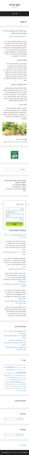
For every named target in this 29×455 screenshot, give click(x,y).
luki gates (24, 365)
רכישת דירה (7, 384)
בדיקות (10, 365)
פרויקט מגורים (15, 382)
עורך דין (4, 379)
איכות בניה (14, 365)
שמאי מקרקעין (16, 386)
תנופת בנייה (22, 390)
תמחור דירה (13, 388)
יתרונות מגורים (16, 369)
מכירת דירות (12, 375)
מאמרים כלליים (20, 139)
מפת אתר (23, 445)
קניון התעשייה (7, 382)
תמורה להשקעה (19, 388)
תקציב (5, 142)
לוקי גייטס (14, 373)
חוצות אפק (10, 367)
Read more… (22, 281)
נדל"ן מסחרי (9, 379)
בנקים (25, 367)
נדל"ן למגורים (15, 379)
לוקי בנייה (14, 4)
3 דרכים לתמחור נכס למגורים (17, 269)
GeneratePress (6, 452)
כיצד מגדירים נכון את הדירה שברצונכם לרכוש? (15, 32)
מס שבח (8, 375)
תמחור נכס (8, 388)
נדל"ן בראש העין (23, 379)
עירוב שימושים (23, 382)
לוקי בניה (9, 370)
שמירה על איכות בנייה (8, 386)
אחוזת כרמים (18, 365)
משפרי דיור (7, 377)
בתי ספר (21, 367)
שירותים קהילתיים (22, 386)
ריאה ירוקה (18, 384)
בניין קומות (6, 365)
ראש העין (23, 384)
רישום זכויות (13, 384)
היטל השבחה (17, 367)
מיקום (9, 142)
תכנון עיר (24, 388)
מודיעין (19, 375)
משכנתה (12, 377)
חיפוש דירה (21, 142)
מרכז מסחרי (17, 377)
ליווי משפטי (9, 373)
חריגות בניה (21, 369)
